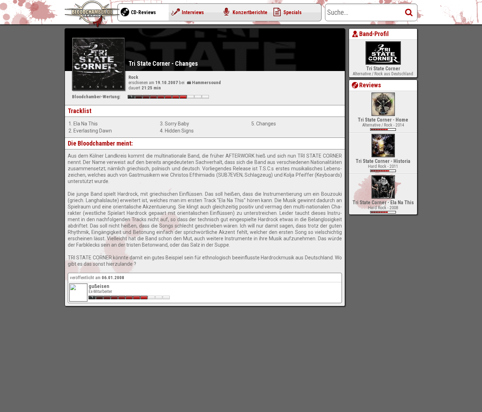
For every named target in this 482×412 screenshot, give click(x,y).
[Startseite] (93, 14)
